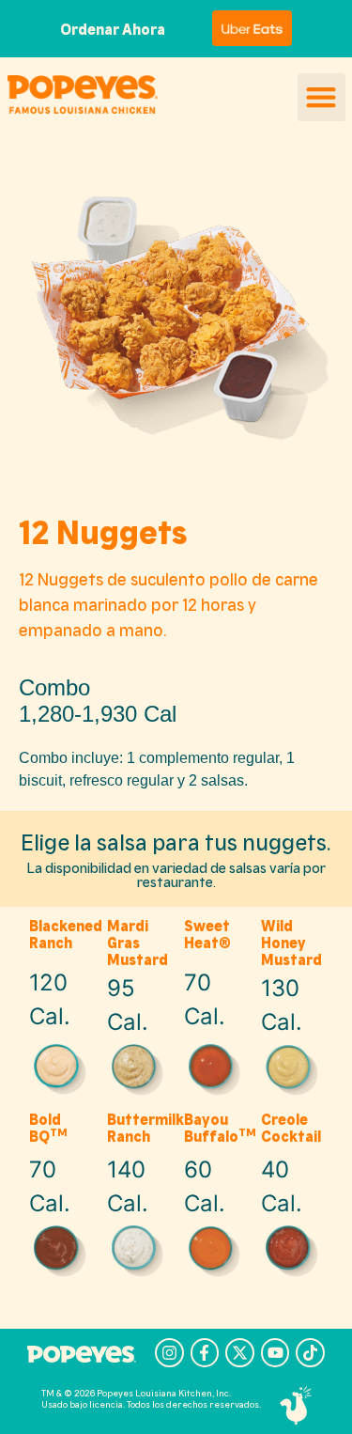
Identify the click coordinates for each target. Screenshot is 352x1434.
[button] (321, 97)
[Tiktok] (310, 1352)
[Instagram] (169, 1352)
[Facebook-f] (205, 1352)
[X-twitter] (239, 1352)
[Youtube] (275, 1352)
